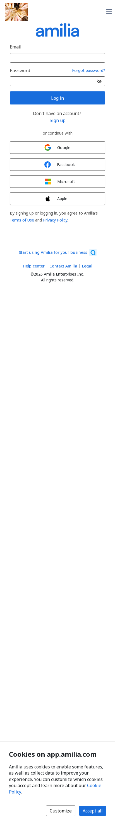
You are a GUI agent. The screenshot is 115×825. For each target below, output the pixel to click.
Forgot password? (88, 70)
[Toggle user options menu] (109, 11)
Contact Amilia (63, 266)
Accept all (93, 811)
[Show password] (99, 81)
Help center (34, 266)
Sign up (58, 120)
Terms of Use (22, 220)
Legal (87, 266)
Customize (61, 811)
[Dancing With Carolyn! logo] (16, 12)
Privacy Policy (55, 220)
